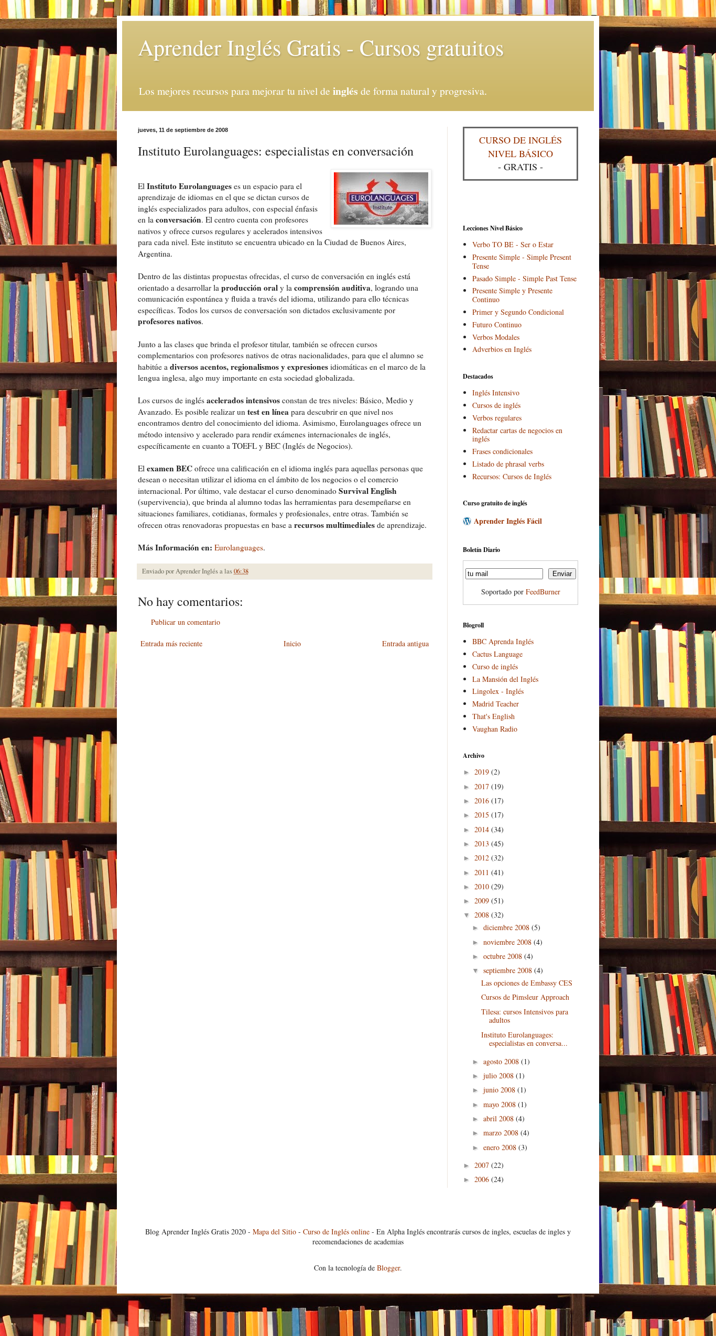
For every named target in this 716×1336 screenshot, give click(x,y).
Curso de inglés (495, 666)
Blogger (388, 1268)
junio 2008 (500, 1090)
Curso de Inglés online (336, 1231)
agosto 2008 (502, 1061)
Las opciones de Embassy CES (526, 983)
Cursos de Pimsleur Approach (525, 997)
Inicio (292, 643)
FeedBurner (543, 592)
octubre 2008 (503, 956)
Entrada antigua (405, 643)
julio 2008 (499, 1075)
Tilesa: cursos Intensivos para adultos (524, 1016)
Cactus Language (497, 654)
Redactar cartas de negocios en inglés (517, 434)
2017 (482, 786)
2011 (482, 872)
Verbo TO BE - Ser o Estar (513, 244)
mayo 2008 (500, 1104)
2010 (482, 886)
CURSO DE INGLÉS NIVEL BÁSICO (520, 146)
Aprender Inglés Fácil (508, 520)
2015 (482, 815)
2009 (482, 901)
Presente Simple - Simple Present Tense (521, 261)
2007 (482, 1165)
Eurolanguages (238, 547)
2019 (482, 772)
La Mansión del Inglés (505, 679)
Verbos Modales (495, 337)
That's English (493, 716)
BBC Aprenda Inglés (503, 641)
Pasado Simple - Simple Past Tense (524, 278)
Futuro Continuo (497, 324)
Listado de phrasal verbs (508, 464)
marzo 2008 (501, 1133)
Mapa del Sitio (274, 1231)
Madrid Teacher (495, 704)
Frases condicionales (502, 451)
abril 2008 (499, 1118)
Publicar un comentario (185, 622)
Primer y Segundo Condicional (518, 312)
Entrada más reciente (171, 643)
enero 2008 (500, 1147)
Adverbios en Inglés (501, 349)
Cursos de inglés (496, 405)
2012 (482, 858)
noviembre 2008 (508, 942)
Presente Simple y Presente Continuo (512, 294)
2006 (482, 1179)
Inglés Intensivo (495, 393)
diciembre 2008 (507, 927)
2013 (482, 843)
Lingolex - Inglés (498, 691)
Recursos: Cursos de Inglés (511, 476)
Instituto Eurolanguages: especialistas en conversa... (524, 1039)
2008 (482, 915)
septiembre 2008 (508, 970)
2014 (482, 829)
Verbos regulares (497, 418)
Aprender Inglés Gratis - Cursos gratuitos (321, 47)
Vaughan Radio (494, 729)
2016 (482, 800)
